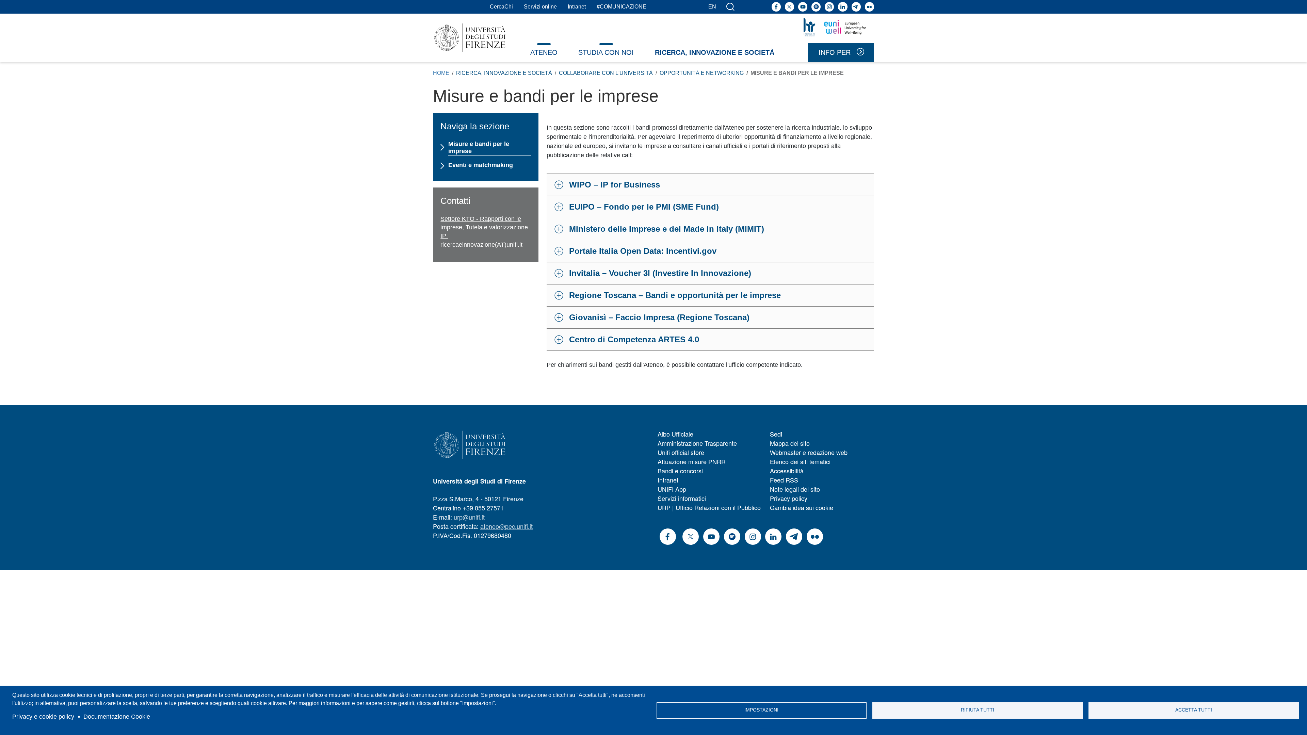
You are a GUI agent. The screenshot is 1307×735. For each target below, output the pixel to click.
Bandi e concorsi (680, 470)
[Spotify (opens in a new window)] (816, 6)
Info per (835, 52)
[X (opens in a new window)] (789, 6)
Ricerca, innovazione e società (714, 52)
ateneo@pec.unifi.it (506, 526)
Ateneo (544, 52)
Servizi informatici (682, 498)
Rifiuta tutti (977, 710)
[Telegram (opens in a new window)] (856, 6)
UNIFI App (672, 489)
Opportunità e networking (702, 73)
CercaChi (501, 7)
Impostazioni (761, 710)
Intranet (577, 7)
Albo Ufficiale (675, 433)
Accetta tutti (1193, 710)
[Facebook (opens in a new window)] (776, 6)
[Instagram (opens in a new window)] (829, 6)
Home (441, 73)
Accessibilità (787, 470)
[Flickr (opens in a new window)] (869, 6)
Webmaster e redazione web (809, 452)
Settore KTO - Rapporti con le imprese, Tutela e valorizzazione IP (484, 227)
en (712, 7)
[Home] (470, 37)
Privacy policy (788, 498)
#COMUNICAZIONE (621, 7)
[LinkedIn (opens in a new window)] (842, 6)
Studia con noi (606, 52)
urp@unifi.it (469, 516)
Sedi (776, 433)
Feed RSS (784, 479)
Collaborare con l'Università (606, 73)
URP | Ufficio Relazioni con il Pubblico (709, 507)
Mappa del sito (790, 443)
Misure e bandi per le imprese (478, 148)
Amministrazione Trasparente (697, 443)
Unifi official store (681, 452)
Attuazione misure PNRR (692, 461)
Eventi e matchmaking (480, 165)
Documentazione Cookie (116, 716)
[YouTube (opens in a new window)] (802, 6)
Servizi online (540, 7)
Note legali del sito (795, 489)
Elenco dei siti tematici (800, 461)
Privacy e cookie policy (43, 716)
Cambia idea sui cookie (801, 507)
